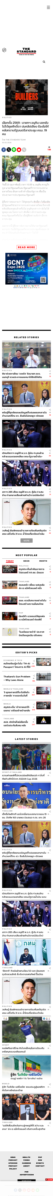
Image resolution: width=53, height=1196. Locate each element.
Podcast (12, 1160)
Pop (40, 1157)
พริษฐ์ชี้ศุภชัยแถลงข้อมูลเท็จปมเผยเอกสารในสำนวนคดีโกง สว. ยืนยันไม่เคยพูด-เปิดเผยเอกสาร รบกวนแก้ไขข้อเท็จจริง (24, 414)
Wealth (26, 1157)
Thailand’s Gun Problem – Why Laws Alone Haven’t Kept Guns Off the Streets (17, 678)
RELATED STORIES (26, 337)
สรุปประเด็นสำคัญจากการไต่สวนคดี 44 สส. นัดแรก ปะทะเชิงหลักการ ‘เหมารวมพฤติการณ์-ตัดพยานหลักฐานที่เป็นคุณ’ (32, 570)
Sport (5, 772)
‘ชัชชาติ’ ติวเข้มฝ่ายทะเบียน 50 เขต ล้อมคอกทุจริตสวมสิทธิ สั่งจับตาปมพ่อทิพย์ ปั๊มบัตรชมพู (23, 972)
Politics (7, 117)
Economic (9, 660)
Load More (26, 1135)
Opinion (12, 1163)
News (13, 1157)
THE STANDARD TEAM (16, 139)
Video (26, 1160)
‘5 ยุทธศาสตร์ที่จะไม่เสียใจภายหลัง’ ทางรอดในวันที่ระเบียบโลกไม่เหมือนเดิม (16, 694)
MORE (27, 540)
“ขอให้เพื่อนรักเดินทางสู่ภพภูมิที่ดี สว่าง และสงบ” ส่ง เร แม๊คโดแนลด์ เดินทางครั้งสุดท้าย (23, 1127)
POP (21, 612)
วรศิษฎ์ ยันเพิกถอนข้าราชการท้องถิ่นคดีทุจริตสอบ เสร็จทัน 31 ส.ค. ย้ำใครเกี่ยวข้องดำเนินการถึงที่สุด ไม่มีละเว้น (24, 532)
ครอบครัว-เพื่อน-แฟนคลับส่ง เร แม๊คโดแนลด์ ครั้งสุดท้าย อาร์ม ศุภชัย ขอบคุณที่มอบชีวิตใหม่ (32, 586)
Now (40, 1160)
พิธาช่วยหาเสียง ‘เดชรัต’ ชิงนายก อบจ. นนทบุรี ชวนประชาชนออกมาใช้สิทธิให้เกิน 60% (22, 375)
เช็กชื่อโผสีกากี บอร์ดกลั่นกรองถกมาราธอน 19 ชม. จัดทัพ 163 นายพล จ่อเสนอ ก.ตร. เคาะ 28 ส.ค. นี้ (24, 815)
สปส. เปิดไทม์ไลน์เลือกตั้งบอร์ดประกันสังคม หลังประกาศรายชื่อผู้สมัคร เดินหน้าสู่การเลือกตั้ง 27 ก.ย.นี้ (17, 723)
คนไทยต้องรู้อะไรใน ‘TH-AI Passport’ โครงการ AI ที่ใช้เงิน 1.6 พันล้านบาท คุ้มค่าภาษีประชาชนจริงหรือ (17, 665)
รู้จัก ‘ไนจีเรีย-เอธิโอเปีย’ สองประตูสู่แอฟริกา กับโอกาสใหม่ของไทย (23, 1088)
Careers (26, 1163)
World (7, 689)
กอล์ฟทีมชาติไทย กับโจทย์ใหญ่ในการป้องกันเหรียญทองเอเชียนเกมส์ (23, 1050)
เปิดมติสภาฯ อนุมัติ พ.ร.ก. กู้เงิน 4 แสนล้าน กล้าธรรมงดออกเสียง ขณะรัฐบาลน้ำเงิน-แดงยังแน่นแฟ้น (23, 454)
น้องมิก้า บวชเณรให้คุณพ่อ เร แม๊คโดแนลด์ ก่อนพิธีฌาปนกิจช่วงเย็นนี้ (32, 618)
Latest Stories (26, 739)
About (26, 1166)
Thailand (24, 581)
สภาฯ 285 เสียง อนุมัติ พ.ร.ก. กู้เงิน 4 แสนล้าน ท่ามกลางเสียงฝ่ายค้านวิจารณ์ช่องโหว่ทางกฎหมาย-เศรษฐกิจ (23, 493)
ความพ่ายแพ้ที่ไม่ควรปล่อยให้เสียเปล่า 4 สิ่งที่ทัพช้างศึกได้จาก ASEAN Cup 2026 (23, 777)
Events (40, 1163)
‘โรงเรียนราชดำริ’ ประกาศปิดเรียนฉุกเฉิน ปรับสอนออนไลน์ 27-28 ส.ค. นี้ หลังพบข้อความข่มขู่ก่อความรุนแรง (32, 633)
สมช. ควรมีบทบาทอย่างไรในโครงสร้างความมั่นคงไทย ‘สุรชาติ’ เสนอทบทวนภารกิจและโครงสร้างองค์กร (32, 602)
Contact (40, 1166)
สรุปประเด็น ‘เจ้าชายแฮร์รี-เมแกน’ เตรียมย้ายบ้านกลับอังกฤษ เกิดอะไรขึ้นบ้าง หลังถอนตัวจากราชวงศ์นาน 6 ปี (17, 708)
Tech (19, 660)
